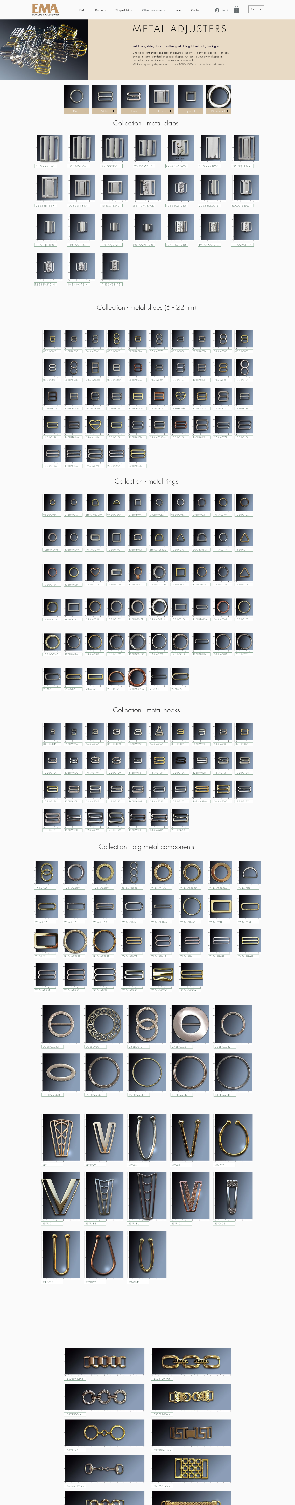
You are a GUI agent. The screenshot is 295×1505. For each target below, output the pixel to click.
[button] (236, 9)
